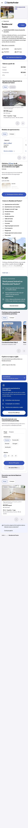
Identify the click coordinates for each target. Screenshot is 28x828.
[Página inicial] (12, 3)
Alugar (5, 87)
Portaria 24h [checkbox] (15, 440)
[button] (14, 105)
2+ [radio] (8, 455)
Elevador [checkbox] (7, 443)
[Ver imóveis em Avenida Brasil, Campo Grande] (20, 7)
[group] (14, 105)
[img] (14, 98)
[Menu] (2, 2)
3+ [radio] (12, 455)
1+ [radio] (5, 455)
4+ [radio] (16, 455)
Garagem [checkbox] (15, 443)
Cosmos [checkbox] (7, 440)
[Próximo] (23, 123)
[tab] (5, 432)
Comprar (12, 87)
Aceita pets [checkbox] (8, 447)
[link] (14, 463)
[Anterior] (17, 123)
